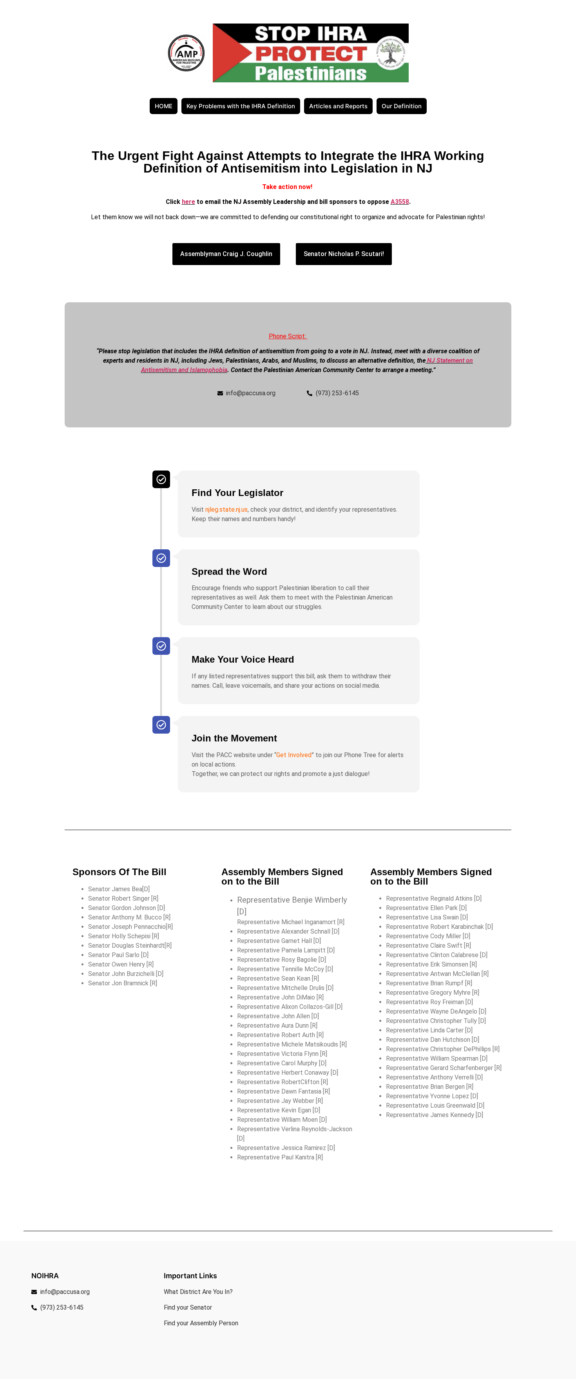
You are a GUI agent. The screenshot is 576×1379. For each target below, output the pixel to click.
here (188, 201)
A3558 (400, 201)
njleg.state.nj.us (226, 509)
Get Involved (294, 755)
